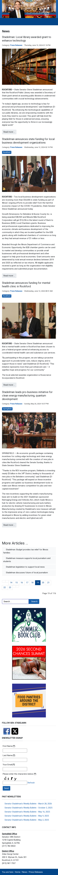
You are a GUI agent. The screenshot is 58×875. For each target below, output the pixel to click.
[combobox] (15, 601)
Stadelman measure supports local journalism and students (26, 560)
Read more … (9, 132)
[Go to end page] (17, 586)
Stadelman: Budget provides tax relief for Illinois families (25, 551)
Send (6, 788)
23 (10, 587)
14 (11, 582)
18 (32, 582)
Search (34, 601)
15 (16, 582)
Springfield (7, 409)
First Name (9, 746)
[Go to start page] (3, 581)
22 (5, 587)
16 (22, 582)
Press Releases (16, 45)
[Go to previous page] (7, 581)
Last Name (9, 755)
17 (27, 582)
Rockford (6, 152)
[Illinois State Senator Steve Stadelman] (29, 8)
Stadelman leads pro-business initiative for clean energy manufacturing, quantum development (27, 395)
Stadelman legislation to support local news (25, 567)
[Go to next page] (14, 586)
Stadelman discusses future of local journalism (26, 572)
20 (43, 582)
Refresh (31, 782)
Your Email (9, 764)
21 (48, 582)
